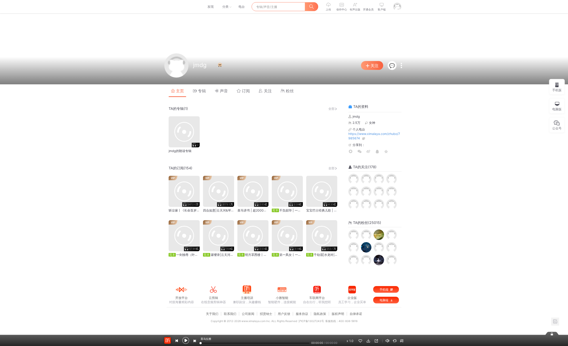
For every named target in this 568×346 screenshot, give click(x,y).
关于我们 (212, 314)
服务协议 (302, 314)
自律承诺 (356, 314)
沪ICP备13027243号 (311, 321)
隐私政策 (320, 314)
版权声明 (338, 314)
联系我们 (230, 314)
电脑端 (384, 300)
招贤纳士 (266, 314)
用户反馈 (284, 314)
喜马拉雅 (181, 6)
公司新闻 (248, 314)
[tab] (177, 91)
